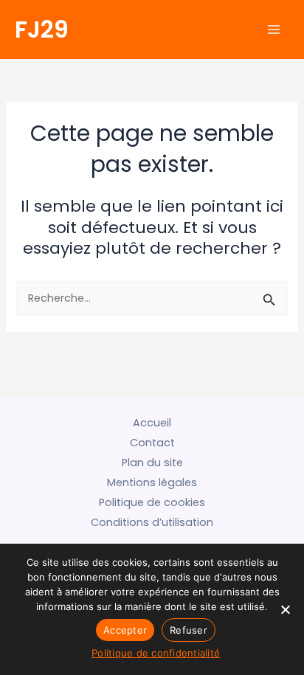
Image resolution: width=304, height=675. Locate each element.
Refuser (188, 630)
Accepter (125, 630)
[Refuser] (285, 609)
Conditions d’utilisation (152, 522)
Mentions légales (152, 482)
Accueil (152, 422)
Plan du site (152, 462)
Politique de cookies (152, 502)
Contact (152, 442)
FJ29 (42, 29)
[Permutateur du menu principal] (273, 29)
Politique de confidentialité (155, 653)
